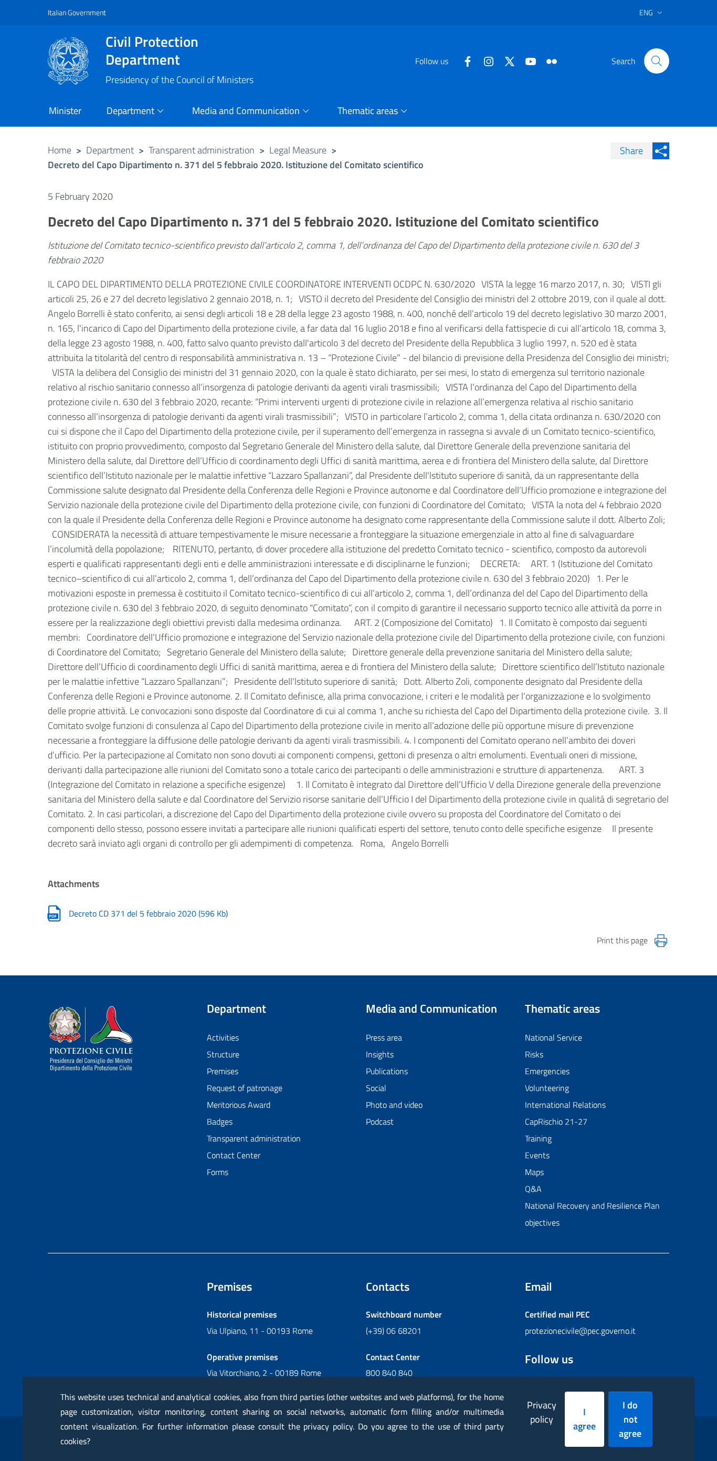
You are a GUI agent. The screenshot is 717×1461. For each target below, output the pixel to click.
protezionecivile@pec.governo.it (580, 1330)
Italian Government (77, 12)
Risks (534, 1054)
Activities (223, 1037)
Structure (223, 1054)
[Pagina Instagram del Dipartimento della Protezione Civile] (484, 60)
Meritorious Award (238, 1104)
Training (538, 1138)
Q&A (533, 1188)
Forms (217, 1172)
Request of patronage (244, 1088)
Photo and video (394, 1104)
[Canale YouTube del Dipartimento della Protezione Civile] (526, 60)
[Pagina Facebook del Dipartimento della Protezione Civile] (463, 60)
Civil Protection (152, 50)
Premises (222, 1071)
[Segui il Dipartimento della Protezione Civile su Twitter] (505, 60)
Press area (384, 1037)
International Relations (565, 1104)
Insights (380, 1054)
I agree (584, 1419)
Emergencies (547, 1071)
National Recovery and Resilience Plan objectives (592, 1214)
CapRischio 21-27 (556, 1121)
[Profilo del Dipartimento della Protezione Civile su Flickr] (547, 60)
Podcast (380, 1121)
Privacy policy (541, 1412)
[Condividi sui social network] (660, 150)
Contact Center (233, 1155)
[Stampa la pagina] (660, 940)
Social (376, 1088)
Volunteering (547, 1088)
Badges (220, 1121)
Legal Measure (297, 150)
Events (537, 1155)
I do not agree (630, 1419)
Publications (387, 1071)
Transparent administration (202, 150)
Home (59, 150)
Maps (534, 1172)
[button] (656, 61)
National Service (553, 1037)
